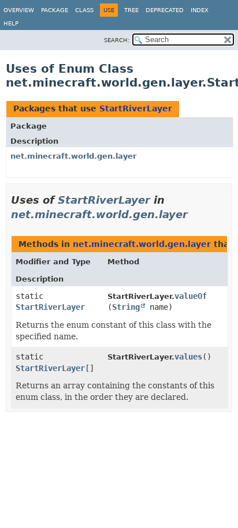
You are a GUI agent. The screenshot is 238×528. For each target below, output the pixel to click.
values (188, 356)
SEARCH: (116, 40)
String (126, 307)
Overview (18, 10)
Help (10, 23)
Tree (131, 10)
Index (200, 10)
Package (54, 10)
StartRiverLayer (135, 108)
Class (84, 10)
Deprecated (165, 10)
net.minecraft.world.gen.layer (73, 156)
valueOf (190, 296)
